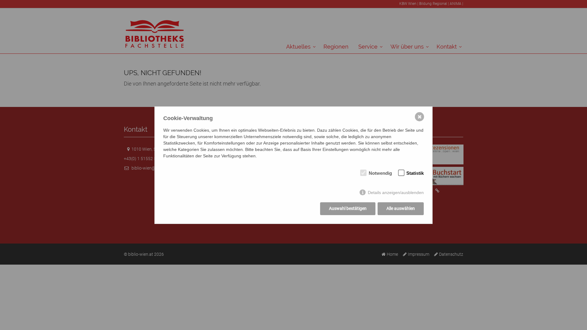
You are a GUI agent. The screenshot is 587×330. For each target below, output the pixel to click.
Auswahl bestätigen (348, 208)
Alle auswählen (400, 208)
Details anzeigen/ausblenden (396, 192)
